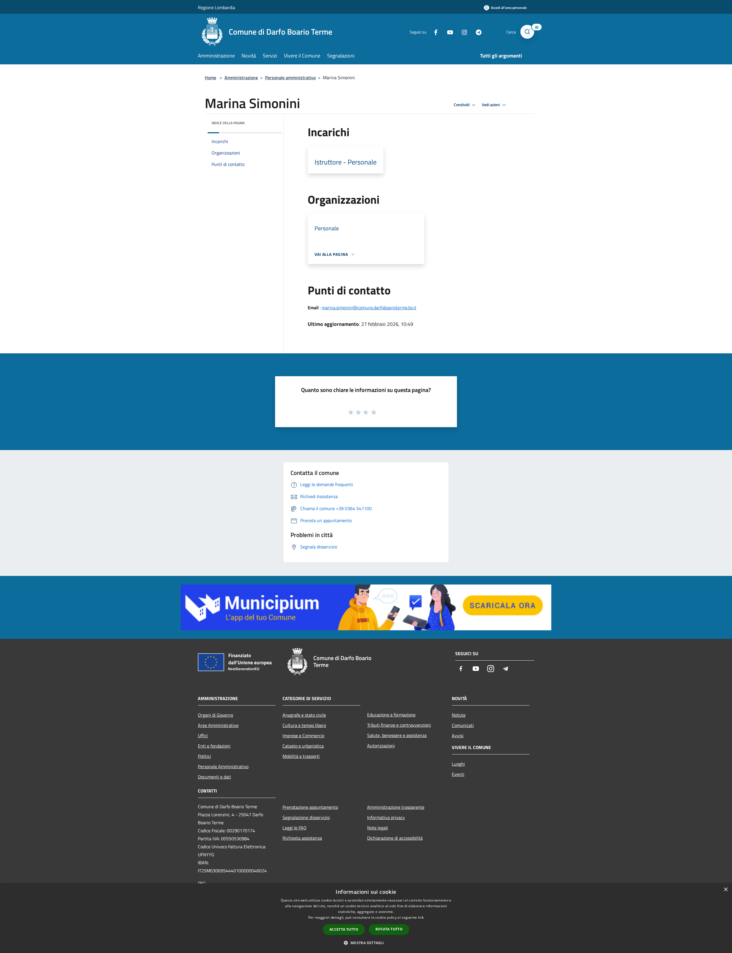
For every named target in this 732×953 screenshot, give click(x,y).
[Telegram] (476, 31)
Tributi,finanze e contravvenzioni (399, 725)
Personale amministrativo (290, 77)
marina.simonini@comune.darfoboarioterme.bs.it (369, 307)
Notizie (459, 715)
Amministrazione (241, 77)
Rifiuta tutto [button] (389, 929)
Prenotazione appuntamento (310, 807)
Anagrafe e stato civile (304, 715)
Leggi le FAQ (295, 827)
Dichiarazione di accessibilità (395, 838)
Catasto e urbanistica (303, 745)
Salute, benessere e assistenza (397, 735)
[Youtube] (447, 31)
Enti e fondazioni (214, 745)
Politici (204, 756)
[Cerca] (527, 32)
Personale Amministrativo (223, 766)
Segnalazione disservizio (306, 817)
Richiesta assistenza (302, 838)
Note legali (377, 827)
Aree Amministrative (218, 725)
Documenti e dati (214, 776)
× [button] (725, 889)
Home (210, 77)
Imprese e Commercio (303, 735)
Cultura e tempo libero (304, 725)
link (421, 917)
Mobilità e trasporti (301, 756)
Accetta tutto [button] (343, 929)
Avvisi (458, 735)
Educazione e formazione (391, 714)
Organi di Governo (215, 715)
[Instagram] (462, 31)
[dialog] (366, 918)
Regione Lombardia (216, 7)
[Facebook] (433, 31)
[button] (366, 942)
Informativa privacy (386, 817)
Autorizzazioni (381, 745)
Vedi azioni (491, 105)
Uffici (203, 735)
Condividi (462, 105)
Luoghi (458, 763)
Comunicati (463, 725)
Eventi (458, 774)
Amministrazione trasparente (395, 807)
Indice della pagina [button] (228, 123)
